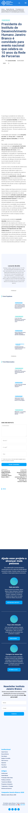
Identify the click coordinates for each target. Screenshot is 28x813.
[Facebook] (7, 112)
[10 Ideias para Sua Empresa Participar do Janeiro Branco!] (7, 346)
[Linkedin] (15, 809)
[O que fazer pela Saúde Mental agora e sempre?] (7, 384)
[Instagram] (14, 285)
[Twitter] (10, 112)
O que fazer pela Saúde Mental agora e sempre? (20, 385)
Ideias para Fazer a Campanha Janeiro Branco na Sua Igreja (19, 399)
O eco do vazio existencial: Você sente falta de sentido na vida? (20, 320)
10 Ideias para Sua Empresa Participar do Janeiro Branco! (20, 348)
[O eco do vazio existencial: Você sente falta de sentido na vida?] (7, 319)
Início (3, 9)
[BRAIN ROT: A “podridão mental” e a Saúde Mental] (7, 412)
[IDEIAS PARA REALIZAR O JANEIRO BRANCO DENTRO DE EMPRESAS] (7, 333)
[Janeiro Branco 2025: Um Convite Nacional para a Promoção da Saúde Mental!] (7, 305)
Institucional (18, 303)
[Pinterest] (14, 112)
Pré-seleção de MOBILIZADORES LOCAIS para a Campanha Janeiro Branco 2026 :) (6, 474)
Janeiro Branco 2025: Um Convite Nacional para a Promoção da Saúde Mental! (20, 306)
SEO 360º (23, 804)
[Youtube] (18, 809)
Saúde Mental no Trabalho (19, 344)
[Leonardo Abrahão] (3, 60)
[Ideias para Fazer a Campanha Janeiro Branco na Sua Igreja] (7, 398)
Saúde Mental (10, 9)
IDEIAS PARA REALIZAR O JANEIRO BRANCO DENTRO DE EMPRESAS (20, 333)
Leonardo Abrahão (12, 60)
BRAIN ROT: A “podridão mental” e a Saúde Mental (20, 413)
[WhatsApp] (17, 112)
